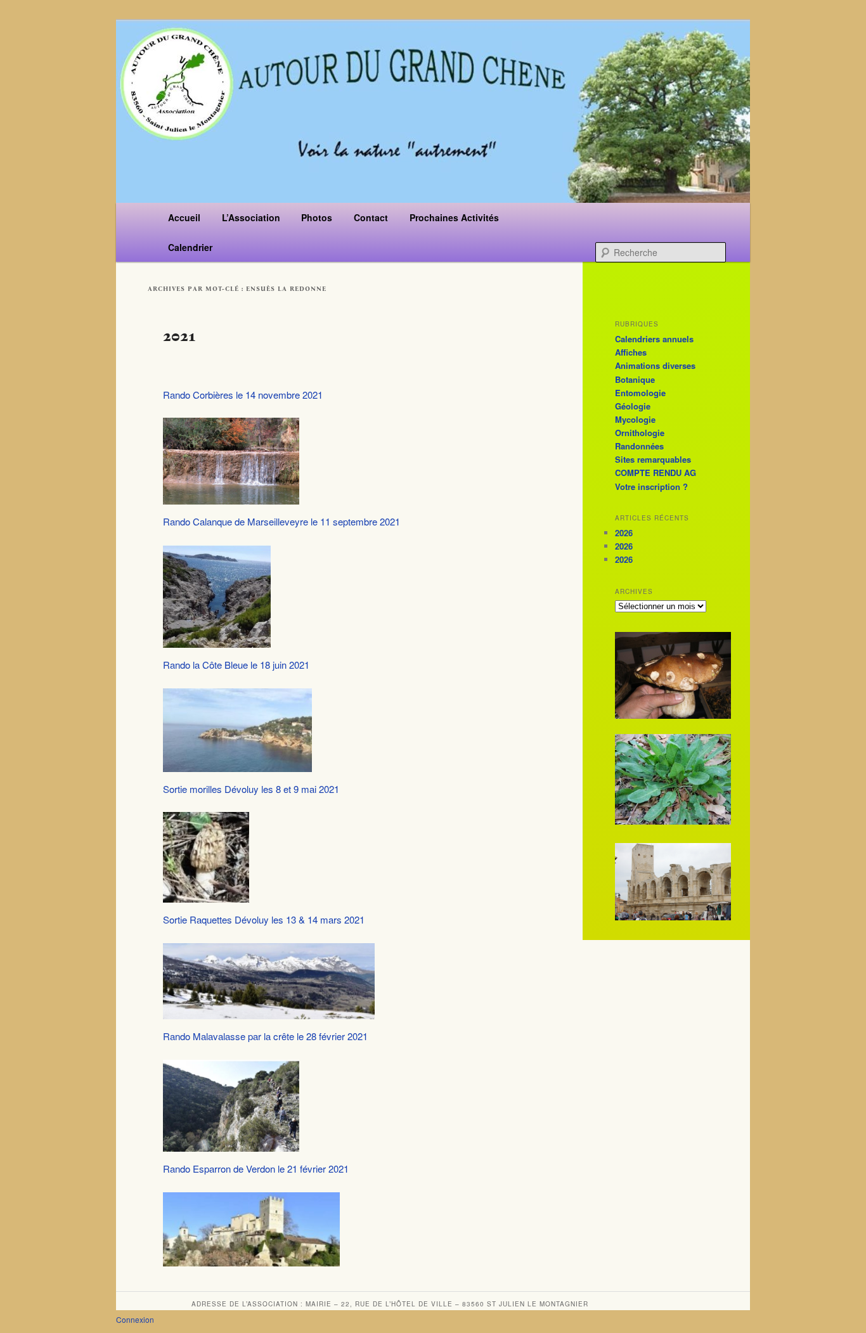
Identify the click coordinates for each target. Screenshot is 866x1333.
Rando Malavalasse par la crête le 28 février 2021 (265, 1036)
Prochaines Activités (454, 217)
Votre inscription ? (651, 486)
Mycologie (635, 419)
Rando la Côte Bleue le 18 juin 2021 (236, 664)
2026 (624, 533)
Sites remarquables (653, 459)
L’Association (251, 217)
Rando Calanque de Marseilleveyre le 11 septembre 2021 (281, 521)
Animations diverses (655, 365)
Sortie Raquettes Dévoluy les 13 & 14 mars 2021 (264, 919)
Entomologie (640, 393)
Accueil (184, 217)
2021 (179, 335)
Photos (316, 217)
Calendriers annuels (654, 339)
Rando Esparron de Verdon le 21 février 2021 (256, 1168)
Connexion (135, 1319)
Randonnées (639, 446)
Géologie (632, 406)
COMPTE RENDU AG (655, 473)
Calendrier (190, 247)
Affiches (631, 352)
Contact (371, 217)
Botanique (635, 379)
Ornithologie (639, 433)
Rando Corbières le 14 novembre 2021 (243, 394)
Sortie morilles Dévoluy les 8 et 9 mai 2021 (251, 788)
